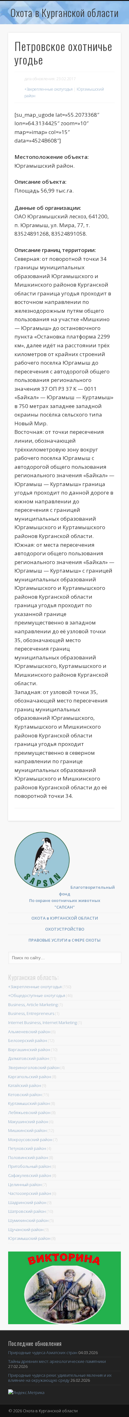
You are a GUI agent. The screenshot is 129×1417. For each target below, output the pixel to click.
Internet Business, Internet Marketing (42, 1022)
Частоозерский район (29, 1193)
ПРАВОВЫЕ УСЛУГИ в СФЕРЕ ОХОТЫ (64, 940)
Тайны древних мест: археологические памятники (57, 1361)
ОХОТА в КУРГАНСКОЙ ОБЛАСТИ (64, 918)
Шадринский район (27, 1202)
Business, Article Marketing (33, 1004)
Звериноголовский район (33, 1067)
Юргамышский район (29, 1238)
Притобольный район (29, 1166)
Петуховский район (27, 1148)
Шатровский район (27, 1211)
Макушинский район (28, 1121)
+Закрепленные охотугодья (48, 89)
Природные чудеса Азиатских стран (42, 1352)
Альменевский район (29, 1031)
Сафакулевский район (29, 1175)
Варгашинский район (29, 1049)
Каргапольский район (29, 1076)
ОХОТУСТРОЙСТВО (64, 929)
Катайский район (24, 1085)
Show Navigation (104, 28)
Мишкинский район (27, 1130)
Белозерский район (27, 1040)
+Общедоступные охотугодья (36, 995)
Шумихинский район (28, 1220)
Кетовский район (25, 1094)
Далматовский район (28, 1058)
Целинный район (25, 1184)
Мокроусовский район (30, 1139)
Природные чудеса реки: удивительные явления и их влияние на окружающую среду (59, 1377)
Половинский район (28, 1157)
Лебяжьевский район (29, 1112)
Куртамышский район (29, 1103)
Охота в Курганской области (64, 12)
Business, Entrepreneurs (31, 1013)
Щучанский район (26, 1229)
